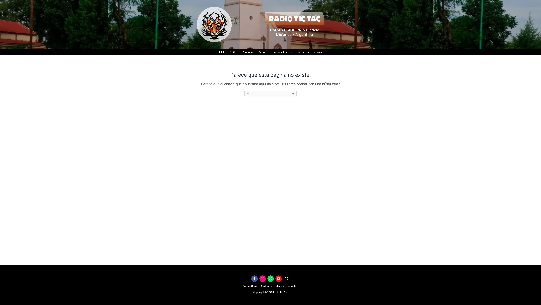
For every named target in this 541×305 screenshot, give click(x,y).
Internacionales (283, 52)
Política (234, 52)
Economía (248, 52)
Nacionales (302, 52)
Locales (317, 52)
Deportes (264, 52)
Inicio (222, 52)
